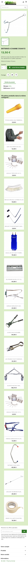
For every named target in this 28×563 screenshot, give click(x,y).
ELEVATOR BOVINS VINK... (14, 385)
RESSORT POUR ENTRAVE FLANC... (14, 226)
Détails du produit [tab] (10, 82)
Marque (6, 86)
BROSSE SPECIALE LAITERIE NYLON (14, 199)
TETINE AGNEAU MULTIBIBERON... (14, 120)
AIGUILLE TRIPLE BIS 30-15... (14, 173)
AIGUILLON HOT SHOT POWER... (14, 253)
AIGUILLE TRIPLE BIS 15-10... (14, 412)
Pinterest (16, 74)
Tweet (12, 74)
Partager (8, 74)
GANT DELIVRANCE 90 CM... (14, 146)
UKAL (10, 86)
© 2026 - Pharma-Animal (8, 561)
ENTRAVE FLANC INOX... (14, 465)
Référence (7, 88)
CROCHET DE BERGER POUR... (14, 491)
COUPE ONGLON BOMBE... (14, 332)
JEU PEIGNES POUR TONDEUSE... (14, 359)
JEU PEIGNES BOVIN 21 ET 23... (14, 279)
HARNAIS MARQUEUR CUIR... (14, 306)
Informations (5, 558)
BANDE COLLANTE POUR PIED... (14, 518)
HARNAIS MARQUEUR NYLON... (14, 438)
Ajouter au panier (17, 67)
